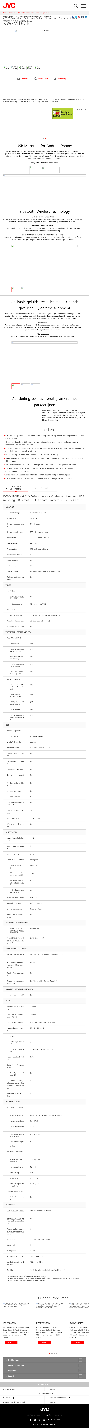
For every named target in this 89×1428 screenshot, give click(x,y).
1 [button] (43, 138)
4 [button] (56, 1353)
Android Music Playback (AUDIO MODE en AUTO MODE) (15, 940)
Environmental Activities (58, 1398)
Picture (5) (25, 79)
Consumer (12, 13)
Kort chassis (11, 1245)
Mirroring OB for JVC (36, 156)
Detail (11, 1342)
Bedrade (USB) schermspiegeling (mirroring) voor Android (17, 930)
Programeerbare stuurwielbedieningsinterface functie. (15, 1231)
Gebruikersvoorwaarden (33, 1415)
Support (52, 1402)
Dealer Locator (43, 79)
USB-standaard (14, 736)
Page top (44, 1384)
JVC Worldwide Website (13, 1402)
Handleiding (62, 79)
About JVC (8, 1398)
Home (5, 13)
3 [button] (54, 1353)
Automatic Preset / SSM (15, 627)
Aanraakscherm (12, 560)
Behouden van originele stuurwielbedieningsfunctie (15, 1220)
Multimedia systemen (42, 13)
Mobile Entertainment (25, 13)
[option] (16, 1327)
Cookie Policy (58, 1415)
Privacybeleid (47, 1415)
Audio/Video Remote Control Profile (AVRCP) (17, 882)
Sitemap (52, 1389)
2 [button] (45, 138)
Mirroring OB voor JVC (17, 995)
